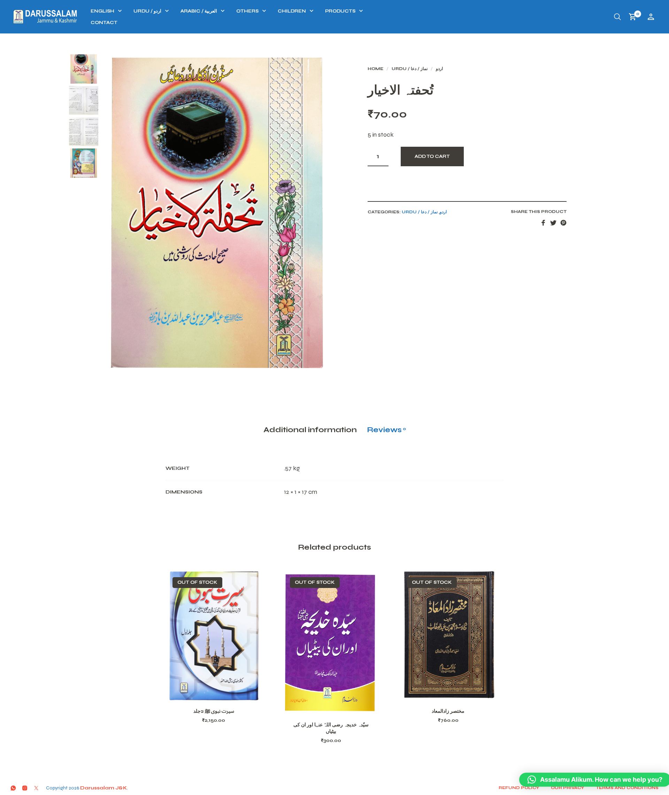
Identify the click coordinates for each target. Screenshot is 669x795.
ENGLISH (102, 11)
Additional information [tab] (310, 429)
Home (375, 68)
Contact (104, 22)
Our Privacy (567, 787)
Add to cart (432, 156)
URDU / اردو (147, 11)
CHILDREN (292, 11)
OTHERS (247, 11)
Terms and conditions (627, 787)
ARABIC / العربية (198, 11)
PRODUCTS (340, 11)
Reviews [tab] (386, 429)
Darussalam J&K (103, 788)
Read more (222, 692)
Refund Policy (519, 787)
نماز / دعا (419, 68)
